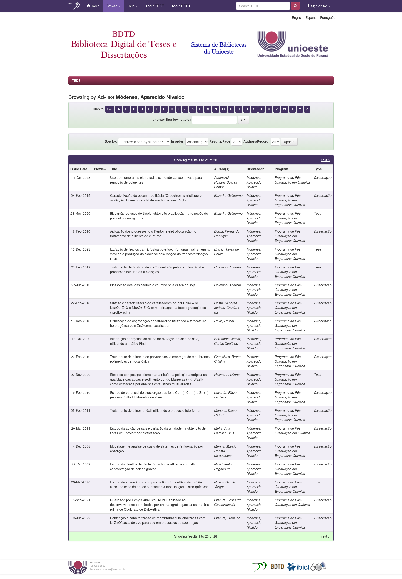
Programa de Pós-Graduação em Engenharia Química (290, 200)
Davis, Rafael (224, 320)
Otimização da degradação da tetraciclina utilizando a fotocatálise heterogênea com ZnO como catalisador (158, 323)
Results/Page (219, 141)
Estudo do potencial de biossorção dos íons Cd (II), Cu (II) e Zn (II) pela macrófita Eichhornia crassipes (159, 394)
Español (311, 17)
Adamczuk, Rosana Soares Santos (225, 182)
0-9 (109, 108)
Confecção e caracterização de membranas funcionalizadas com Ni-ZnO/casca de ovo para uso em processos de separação (157, 520)
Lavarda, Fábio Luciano (225, 394)
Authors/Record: (256, 141)
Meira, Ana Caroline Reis (224, 430)
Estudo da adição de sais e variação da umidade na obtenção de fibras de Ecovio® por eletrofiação (158, 430)
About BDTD (180, 5)
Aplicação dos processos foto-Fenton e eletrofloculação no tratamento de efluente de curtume (153, 233)
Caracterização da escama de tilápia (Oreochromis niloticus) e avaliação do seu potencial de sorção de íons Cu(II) (156, 197)
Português (327, 17)
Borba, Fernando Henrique (226, 233)
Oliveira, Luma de (227, 517)
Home (95, 5)
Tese (317, 213)
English (297, 17)
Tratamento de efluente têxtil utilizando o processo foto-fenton (155, 410)
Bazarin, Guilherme (228, 195)
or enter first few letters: (172, 119)
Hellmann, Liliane (227, 374)
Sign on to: (319, 5)
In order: (177, 141)
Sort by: (111, 141)
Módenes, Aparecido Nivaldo (254, 182)
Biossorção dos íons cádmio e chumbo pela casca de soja (152, 285)
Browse (112, 5)
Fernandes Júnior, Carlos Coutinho (227, 341)
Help (131, 5)
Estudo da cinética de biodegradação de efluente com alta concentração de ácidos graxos (153, 466)
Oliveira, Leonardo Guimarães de (227, 502)
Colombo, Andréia (227, 267)
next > (325, 159)
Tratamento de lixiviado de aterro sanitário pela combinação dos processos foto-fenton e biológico (157, 269)
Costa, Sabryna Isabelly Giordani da (226, 308)
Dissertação (323, 177)
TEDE (76, 80)
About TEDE (154, 5)
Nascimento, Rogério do (223, 466)
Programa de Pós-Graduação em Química (292, 179)
